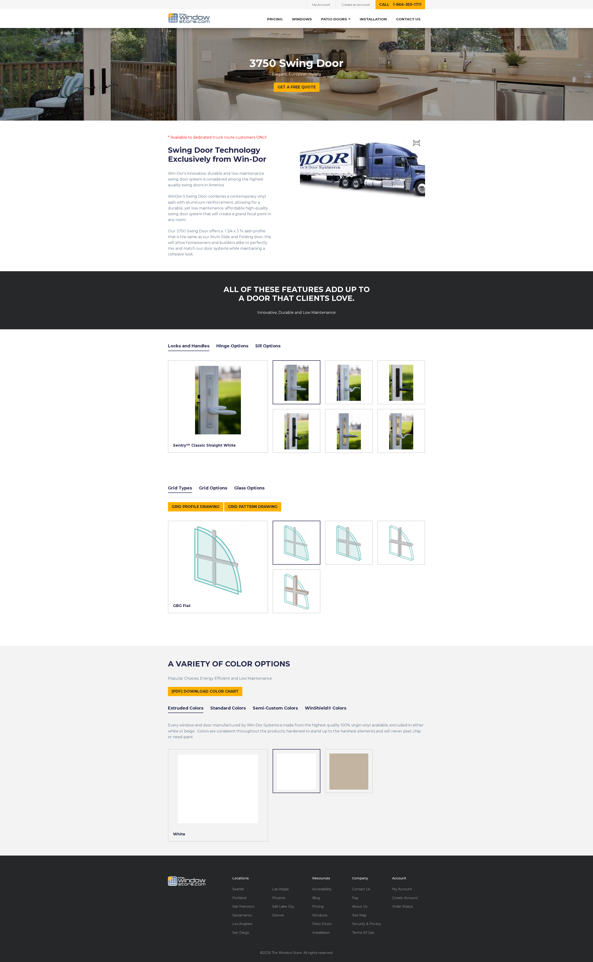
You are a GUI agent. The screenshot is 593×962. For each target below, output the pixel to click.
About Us (359, 907)
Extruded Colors (185, 708)
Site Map (359, 915)
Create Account (405, 898)
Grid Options (213, 488)
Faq (355, 898)
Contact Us (408, 19)
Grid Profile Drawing (196, 506)
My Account (321, 4)
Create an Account (355, 4)
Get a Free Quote (297, 87)
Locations (240, 878)
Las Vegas (280, 889)
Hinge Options (232, 346)
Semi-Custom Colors (275, 708)
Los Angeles (242, 924)
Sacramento (242, 915)
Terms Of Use (363, 933)
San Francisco (243, 907)
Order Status (402, 907)
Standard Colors (228, 708)
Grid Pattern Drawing (253, 506)
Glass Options (249, 488)
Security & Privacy (366, 924)
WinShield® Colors (325, 708)
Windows (302, 19)
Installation (373, 19)
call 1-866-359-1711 (400, 4)
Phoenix (278, 898)
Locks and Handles (188, 346)
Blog (316, 898)
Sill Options (268, 346)
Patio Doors (321, 924)
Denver (278, 915)
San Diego (240, 933)
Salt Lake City (283, 907)
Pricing (275, 19)
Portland (239, 898)
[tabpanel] (349, 406)
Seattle (238, 889)
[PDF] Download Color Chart (205, 691)
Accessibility (322, 889)
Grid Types (180, 488)
